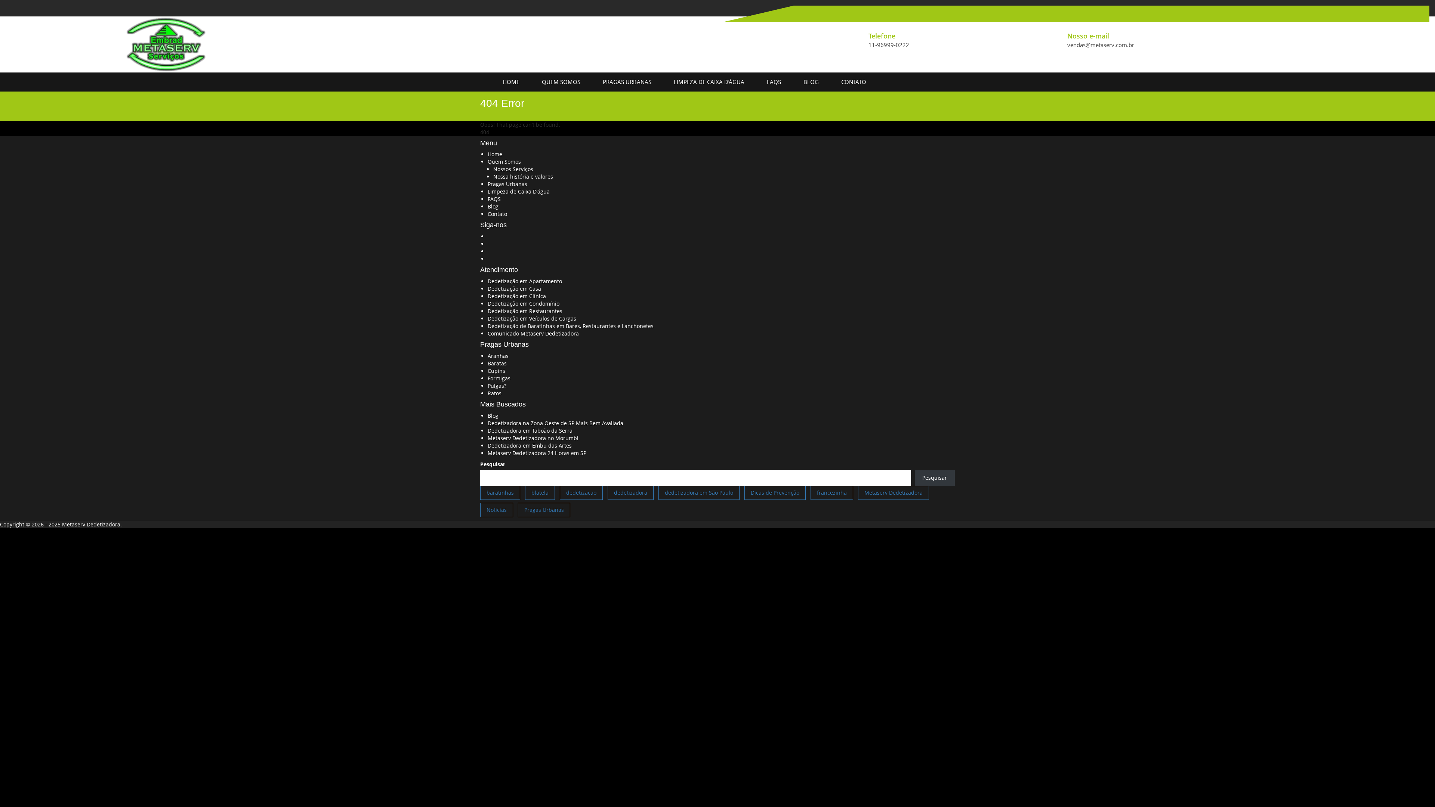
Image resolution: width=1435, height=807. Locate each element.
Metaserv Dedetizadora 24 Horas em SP (537, 453)
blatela (540, 492)
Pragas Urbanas (627, 82)
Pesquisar (492, 464)
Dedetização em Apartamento (525, 281)
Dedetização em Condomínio (523, 303)
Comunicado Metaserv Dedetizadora (533, 333)
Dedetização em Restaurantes (525, 311)
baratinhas (500, 492)
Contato (853, 82)
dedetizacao (581, 492)
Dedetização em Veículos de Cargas (532, 318)
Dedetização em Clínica (517, 296)
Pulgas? (497, 385)
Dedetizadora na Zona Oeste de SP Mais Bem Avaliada (555, 423)
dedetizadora (630, 492)
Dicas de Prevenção (775, 492)
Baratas (497, 363)
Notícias (497, 509)
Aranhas (498, 355)
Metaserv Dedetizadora (893, 492)
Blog (811, 82)
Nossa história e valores (523, 176)
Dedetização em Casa (514, 288)
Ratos (495, 393)
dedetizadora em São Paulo (699, 492)
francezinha (832, 492)
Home (511, 82)
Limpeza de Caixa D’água (709, 82)
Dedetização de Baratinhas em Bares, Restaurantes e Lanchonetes (571, 326)
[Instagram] (820, 13)
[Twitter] (807, 13)
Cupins (496, 370)
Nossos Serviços (513, 169)
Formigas (499, 378)
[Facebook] (793, 13)
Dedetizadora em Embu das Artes (530, 445)
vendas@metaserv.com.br (1100, 45)
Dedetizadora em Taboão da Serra (530, 430)
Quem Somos (561, 82)
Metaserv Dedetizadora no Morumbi (533, 438)
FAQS (774, 82)
